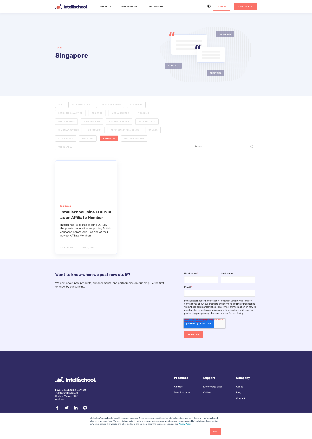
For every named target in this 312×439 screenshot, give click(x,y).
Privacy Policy (184, 423)
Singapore (109, 138)
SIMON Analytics (68, 130)
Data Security (147, 121)
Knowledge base (212, 386)
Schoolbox (94, 130)
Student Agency (119, 121)
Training (143, 113)
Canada (152, 130)
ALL (60, 104)
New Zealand (92, 121)
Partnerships (66, 121)
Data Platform (182, 392)
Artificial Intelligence (125, 130)
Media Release (120, 113)
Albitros (97, 113)
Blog (238, 392)
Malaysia (87, 138)
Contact (240, 398)
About (239, 386)
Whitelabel (65, 147)
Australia (136, 104)
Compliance (65, 138)
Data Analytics (81, 104)
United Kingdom (134, 138)
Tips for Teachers (110, 104)
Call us (207, 392)
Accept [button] (216, 431)
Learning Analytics (70, 113)
